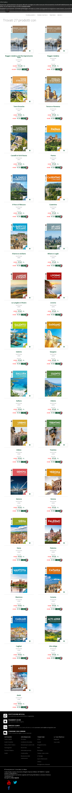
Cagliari (19, 646)
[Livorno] (53, 285)
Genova (19, 499)
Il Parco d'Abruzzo (19, 204)
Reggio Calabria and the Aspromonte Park (19, 56)
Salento (19, 352)
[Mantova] (19, 580)
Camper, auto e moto (42, 753)
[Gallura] (19, 384)
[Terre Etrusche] (19, 89)
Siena (19, 548)
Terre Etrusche (19, 106)
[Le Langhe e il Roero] (19, 285)
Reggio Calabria (53, 56)
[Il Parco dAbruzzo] (30, 199)
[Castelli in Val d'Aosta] (19, 138)
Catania (53, 597)
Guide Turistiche (8, 742)
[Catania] (53, 580)
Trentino (53, 450)
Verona (53, 499)
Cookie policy (24, 753)
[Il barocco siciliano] (19, 236)
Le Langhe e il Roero (18, 302)
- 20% (24, 69)
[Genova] (19, 482)
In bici (38, 739)
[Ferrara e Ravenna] (53, 89)
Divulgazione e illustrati (43, 764)
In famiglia (40, 756)
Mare (38, 747)
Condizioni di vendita (26, 742)
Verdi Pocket (19, 60)
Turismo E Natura (9, 750)
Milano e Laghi (53, 253)
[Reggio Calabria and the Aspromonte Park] (19, 39)
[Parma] (53, 138)
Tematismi (52, 15)
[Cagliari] (19, 629)
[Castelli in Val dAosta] (30, 150)
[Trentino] (53, 433)
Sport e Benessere (42, 759)
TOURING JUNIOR (30, 15)
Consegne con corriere (16, 731)
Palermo (53, 548)
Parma (53, 155)
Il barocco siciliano (19, 253)
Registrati (56, 739)
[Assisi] (19, 678)
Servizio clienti (14, 725)
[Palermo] (53, 531)
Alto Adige (53, 646)
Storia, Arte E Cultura (9, 745)
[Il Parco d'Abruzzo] (19, 187)
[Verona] (53, 482)
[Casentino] (53, 187)
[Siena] (19, 531)
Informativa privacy (26, 750)
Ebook (59, 15)
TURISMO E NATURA (42, 15)
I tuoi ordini (57, 742)
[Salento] (19, 334)
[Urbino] (19, 433)
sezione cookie (26, 6)
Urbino (18, 450)
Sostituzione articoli (16, 714)
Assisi (19, 695)
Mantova (18, 597)
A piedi (39, 742)
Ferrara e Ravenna (53, 106)
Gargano (53, 352)
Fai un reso (24, 747)
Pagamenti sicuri (14, 720)
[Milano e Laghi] (53, 236)
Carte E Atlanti (8, 739)
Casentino (53, 204)
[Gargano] (53, 334)
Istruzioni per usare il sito (27, 745)
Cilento (53, 401)
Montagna (40, 750)
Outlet (6, 753)
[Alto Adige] (53, 629)
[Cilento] (53, 384)
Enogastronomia (41, 745)
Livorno (53, 302)
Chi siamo (23, 739)
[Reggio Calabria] (53, 39)
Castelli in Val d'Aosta (19, 155)
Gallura (19, 401)
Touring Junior (8, 747)
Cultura (39, 761)
